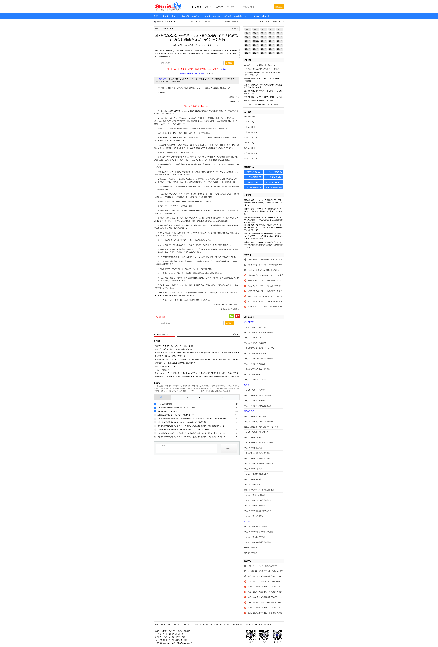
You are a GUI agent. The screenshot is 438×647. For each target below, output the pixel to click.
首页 (156, 16)
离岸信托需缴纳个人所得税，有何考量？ (271, 21)
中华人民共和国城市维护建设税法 (256, 432)
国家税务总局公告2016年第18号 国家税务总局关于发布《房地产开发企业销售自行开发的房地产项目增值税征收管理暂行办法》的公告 (263, 236)
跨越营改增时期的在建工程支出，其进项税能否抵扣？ (263, 78)
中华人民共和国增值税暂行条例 (255, 327)
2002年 (271, 33)
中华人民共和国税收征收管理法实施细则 (258, 532)
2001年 (263, 33)
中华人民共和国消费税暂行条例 (255, 353)
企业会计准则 (249, 122)
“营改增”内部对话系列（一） (254, 72)
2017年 (279, 45)
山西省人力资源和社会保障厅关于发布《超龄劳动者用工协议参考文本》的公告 (183, 429)
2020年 (263, 49)
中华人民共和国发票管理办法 (254, 537)
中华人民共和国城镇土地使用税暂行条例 (258, 422)
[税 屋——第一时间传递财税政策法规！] (168, 10)
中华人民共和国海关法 (252, 374)
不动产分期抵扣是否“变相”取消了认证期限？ (260, 97)
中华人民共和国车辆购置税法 (254, 364)
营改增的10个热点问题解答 (253, 65)
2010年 (263, 41)
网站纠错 (187, 631)
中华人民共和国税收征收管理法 (255, 526)
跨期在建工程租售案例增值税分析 (256, 101)
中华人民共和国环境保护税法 (254, 505)
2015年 (263, 45)
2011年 (271, 41)
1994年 (247, 29)
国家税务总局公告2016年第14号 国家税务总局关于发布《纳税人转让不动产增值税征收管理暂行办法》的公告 (263, 211)
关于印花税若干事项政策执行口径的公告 (258, 442)
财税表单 (255, 16)
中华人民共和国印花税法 (253, 437)
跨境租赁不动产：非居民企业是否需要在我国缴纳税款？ (175, 363)
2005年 (255, 37)
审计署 (212, 624)
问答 (246, 16)
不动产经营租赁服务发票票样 (165, 366)
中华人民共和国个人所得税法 (254, 401)
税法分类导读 (253, 182)
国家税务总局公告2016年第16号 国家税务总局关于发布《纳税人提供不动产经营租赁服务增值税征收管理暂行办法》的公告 (263, 220)
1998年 (279, 29)
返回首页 (235, 29)
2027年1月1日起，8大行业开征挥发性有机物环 (240, 21)
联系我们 (179, 631)
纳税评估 (227, 16)
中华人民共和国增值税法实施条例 (256, 343)
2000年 (255, 33)
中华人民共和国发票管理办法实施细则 (257, 542)
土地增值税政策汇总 (253, 187)
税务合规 (206, 16)
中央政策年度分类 (273, 177)
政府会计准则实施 (250, 158)
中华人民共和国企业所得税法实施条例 (257, 395)
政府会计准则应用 (250, 148)
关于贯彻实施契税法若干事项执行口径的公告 (260, 490)
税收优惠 (196, 16)
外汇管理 (219, 624)
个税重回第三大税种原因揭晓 (167, 21)
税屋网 (157, 631)
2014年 (255, 45)
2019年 (255, 49)
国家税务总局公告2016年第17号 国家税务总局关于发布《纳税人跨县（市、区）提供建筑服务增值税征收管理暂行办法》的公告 (263, 227)
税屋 (156, 29)
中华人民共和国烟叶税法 (253, 479)
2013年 (247, 45)
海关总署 (198, 624)
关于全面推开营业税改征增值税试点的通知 (259, 348)
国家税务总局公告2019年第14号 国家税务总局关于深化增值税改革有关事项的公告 (204, 79)
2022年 (279, 49)
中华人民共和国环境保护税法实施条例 (257, 511)
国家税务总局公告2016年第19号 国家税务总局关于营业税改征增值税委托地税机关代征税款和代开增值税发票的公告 (263, 244)
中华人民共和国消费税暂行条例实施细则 (258, 359)
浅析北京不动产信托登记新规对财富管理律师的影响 (173, 349)
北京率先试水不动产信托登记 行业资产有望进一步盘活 (174, 346)
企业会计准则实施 (250, 137)
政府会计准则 (249, 143)
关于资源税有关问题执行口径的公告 (257, 453)
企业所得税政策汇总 (273, 172)
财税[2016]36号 (225, 111)
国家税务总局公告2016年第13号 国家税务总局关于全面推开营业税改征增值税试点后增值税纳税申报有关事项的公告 (263, 202)
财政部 (163, 624)
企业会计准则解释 (250, 132)
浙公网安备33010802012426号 (165, 643)
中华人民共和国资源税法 (253, 448)
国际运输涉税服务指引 (164, 404)
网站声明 (172, 631)
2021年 (271, 49)
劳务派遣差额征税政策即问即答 (167, 411)
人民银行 (206, 624)
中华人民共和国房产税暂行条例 (255, 416)
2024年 (255, 53)
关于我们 (164, 631)
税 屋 (180, 45)
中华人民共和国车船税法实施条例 (256, 474)
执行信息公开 (237, 624)
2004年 (247, 37)
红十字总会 (228, 624)
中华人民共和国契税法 (252, 484)
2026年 (271, 53)
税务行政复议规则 (250, 553)
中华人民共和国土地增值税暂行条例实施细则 (260, 463)
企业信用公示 (248, 624)
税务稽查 (217, 16)
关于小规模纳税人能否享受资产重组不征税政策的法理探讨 (176, 407)
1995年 (255, 29)
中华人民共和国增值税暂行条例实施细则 (258, 332)
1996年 (263, 29)
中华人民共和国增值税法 (253, 338)
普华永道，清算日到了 (198, 21)
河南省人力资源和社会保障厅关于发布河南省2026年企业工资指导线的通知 (182, 422)
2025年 (263, 53)
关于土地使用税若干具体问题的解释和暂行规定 (261, 427)
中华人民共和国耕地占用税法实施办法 (257, 500)
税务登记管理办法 (250, 547)
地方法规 (175, 16)
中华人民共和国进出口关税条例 (255, 380)
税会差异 (238, 16)
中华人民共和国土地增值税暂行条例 (257, 458)
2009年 (247, 41)
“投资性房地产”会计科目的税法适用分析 (258, 104)
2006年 (263, 37)
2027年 (279, 53)
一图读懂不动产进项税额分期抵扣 (256, 69)
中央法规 (164, 16)
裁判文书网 (258, 624)
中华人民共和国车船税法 (253, 469)
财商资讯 (265, 16)
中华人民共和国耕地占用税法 (254, 495)
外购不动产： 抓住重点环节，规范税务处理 (170, 356)
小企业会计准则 (249, 116)
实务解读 (185, 16)
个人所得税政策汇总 (253, 177)
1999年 (247, 33)
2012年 (279, 41)
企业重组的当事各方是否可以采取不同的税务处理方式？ (175, 415)
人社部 (183, 624)
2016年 (170, 29)
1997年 (271, 29)
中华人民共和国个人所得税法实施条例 (257, 406)
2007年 (271, 37)
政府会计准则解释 (250, 153)
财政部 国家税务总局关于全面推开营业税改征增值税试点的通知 (192, 111)
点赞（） (162, 317)
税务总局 (177, 624)
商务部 (169, 624)
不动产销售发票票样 (162, 370)
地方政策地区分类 (273, 182)
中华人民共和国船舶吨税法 (253, 516)
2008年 (279, 37)
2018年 (247, 49)
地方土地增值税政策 (273, 187)
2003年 (279, 33)
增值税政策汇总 (253, 172)
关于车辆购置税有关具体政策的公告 (257, 369)
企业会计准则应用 (250, 127)
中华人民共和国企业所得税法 (254, 390)
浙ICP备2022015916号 (184, 643)
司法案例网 (267, 624)
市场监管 (190, 624)
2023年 (247, 53)
